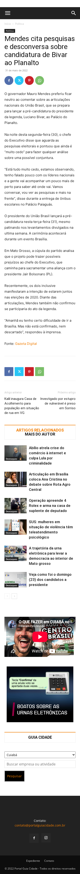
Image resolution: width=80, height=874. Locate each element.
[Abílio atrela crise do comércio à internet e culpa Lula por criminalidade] (15, 453)
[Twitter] (19, 80)
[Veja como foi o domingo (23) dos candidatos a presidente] (15, 579)
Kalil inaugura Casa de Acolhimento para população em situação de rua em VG (21, 406)
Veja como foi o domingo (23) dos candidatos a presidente (50, 579)
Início (7, 24)
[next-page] (14, 596)
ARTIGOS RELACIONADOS (40, 430)
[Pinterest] (29, 80)
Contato (49, 861)
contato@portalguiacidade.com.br (40, 825)
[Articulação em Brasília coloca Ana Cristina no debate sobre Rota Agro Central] (15, 479)
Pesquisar (14, 776)
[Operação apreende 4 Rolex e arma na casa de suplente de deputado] (15, 505)
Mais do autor (40, 434)
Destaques (11, 458)
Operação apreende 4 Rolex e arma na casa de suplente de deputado (49, 505)
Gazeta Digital (26, 343)
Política (19, 24)
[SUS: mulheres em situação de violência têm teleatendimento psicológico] (15, 527)
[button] (7, 13)
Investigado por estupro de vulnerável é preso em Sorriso (58, 403)
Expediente (33, 861)
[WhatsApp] (39, 80)
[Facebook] (8, 80)
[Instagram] (46, 837)
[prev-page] (7, 596)
